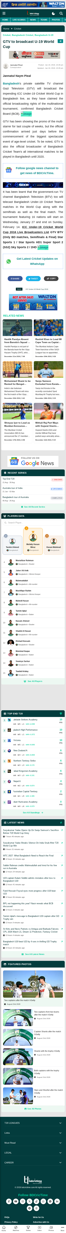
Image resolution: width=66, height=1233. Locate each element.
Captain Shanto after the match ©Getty (47, 1033)
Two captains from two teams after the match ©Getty (46, 1013)
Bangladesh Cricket (22, 35)
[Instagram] (22, 1201)
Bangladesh (11, 83)
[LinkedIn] (57, 1201)
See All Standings (31, 813)
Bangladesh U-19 (44, 35)
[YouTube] (16, 1201)
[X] (29, 1201)
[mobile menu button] (4, 13)
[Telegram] (29, 1208)
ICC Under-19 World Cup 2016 (37, 289)
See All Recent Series (34, 507)
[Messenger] (50, 1201)
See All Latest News (34, 954)
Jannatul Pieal (16, 65)
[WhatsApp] (43, 1201)
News (33, 20)
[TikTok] (36, 1201)
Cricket (17, 28)
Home (5, 20)
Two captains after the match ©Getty (19, 1000)
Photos (56, 20)
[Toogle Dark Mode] (53, 13)
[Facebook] (9, 1201)
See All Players (35, 681)
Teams (44, 20)
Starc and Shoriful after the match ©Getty (48, 1091)
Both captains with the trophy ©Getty (46, 1072)
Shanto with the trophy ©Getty (47, 1051)
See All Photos (34, 1109)
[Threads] (36, 1208)
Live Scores (19, 20)
